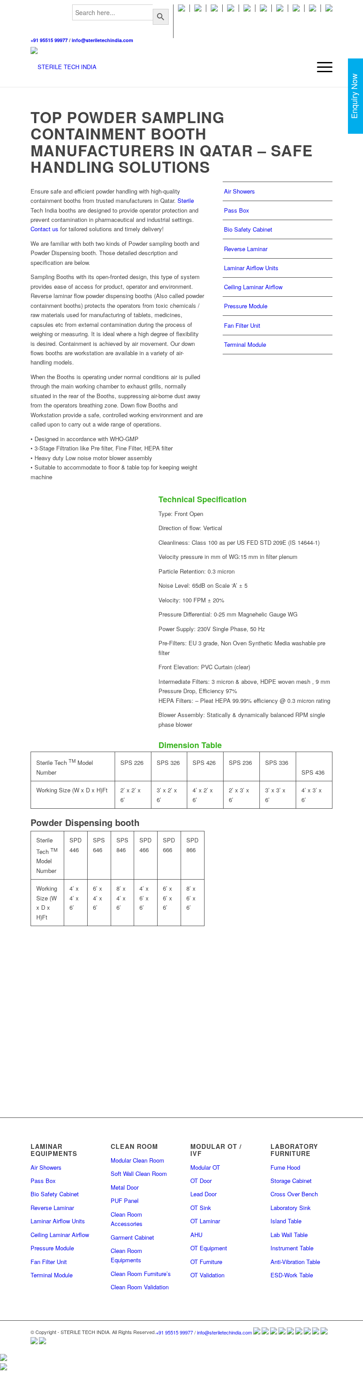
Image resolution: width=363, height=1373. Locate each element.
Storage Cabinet (291, 1180)
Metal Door (125, 1187)
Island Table (285, 1221)
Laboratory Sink (290, 1207)
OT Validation (207, 1275)
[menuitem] (121, 21)
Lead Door (203, 1194)
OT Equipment (208, 1248)
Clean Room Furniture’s (141, 1273)
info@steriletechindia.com (102, 40)
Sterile (186, 200)
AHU (196, 1234)
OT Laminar (205, 1221)
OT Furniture (206, 1261)
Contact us (44, 229)
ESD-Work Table (291, 1275)
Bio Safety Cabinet (248, 229)
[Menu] (320, 67)
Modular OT (205, 1167)
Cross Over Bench (294, 1194)
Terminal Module (245, 344)
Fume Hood (285, 1167)
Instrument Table (291, 1248)
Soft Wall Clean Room (139, 1173)
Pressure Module (245, 306)
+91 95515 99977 (49, 40)
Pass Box (236, 210)
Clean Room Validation (140, 1287)
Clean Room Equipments (126, 1255)
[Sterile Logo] (64, 67)
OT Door (201, 1180)
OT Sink (200, 1207)
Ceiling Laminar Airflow (253, 287)
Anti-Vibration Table (295, 1261)
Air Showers (239, 191)
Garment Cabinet (132, 1237)
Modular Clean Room (137, 1160)
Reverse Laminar (245, 248)
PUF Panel (125, 1200)
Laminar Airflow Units (251, 268)
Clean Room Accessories (127, 1219)
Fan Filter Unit (242, 325)
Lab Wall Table (289, 1234)
